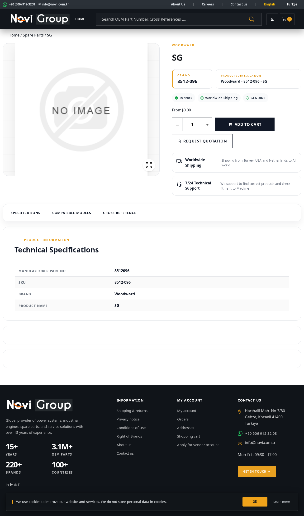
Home (80, 19)
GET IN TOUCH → (256, 471)
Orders (183, 419)
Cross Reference (119, 212)
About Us (178, 4)
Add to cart (248, 124)
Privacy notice (128, 419)
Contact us (239, 4)
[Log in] (272, 19)
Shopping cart (188, 436)
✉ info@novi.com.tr (53, 4)
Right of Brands (129, 436)
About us (124, 444)
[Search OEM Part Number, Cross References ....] (252, 19)
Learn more (281, 501)
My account (186, 410)
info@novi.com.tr (260, 442)
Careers (208, 4)
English (269, 4)
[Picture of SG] (81, 109)
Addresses (185, 427)
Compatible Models (71, 212)
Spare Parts (34, 35)
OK (255, 501)
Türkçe (292, 4)
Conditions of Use (131, 427)
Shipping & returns (132, 410)
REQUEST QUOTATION (205, 141)
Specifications (25, 212)
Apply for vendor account (198, 444)
